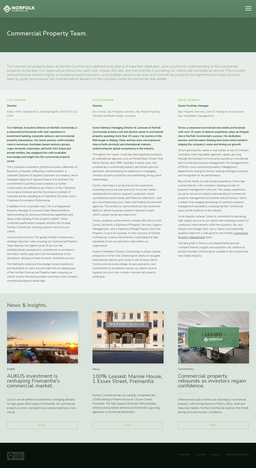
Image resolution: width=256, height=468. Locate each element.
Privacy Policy (184, 454)
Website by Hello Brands (237, 454)
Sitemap (216, 454)
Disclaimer (201, 454)
